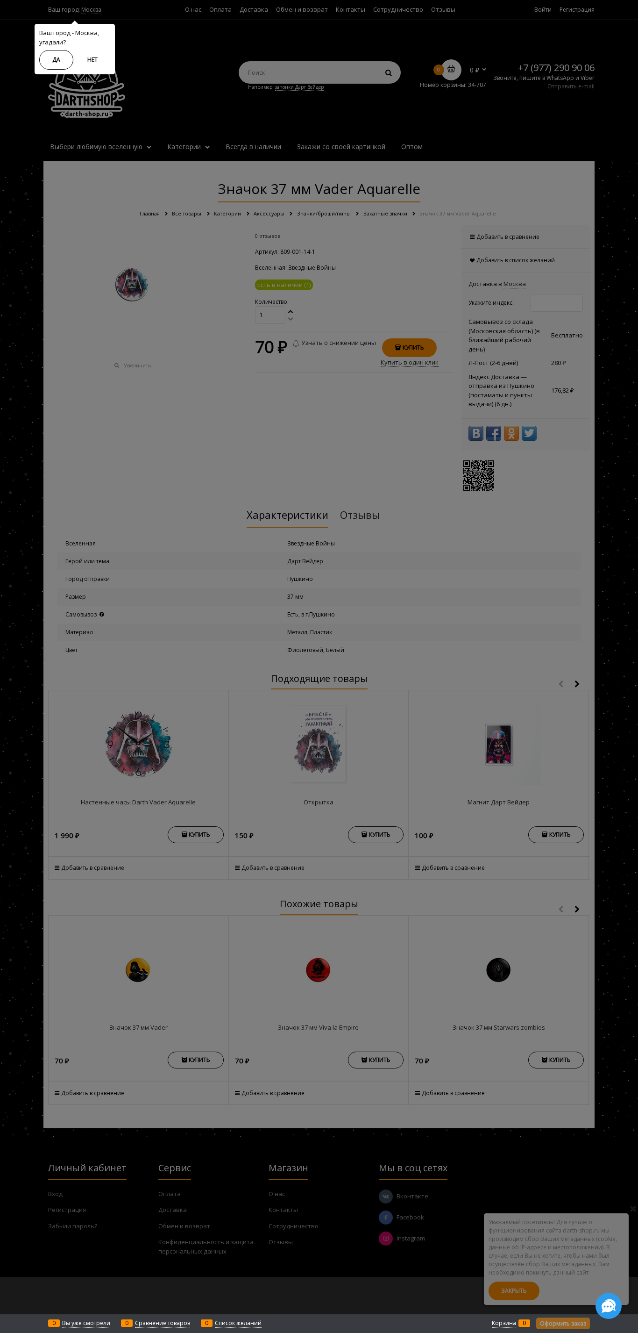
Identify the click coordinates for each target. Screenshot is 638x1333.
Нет (92, 60)
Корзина (504, 1323)
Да (56, 60)
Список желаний (238, 1323)
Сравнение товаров (162, 1323)
